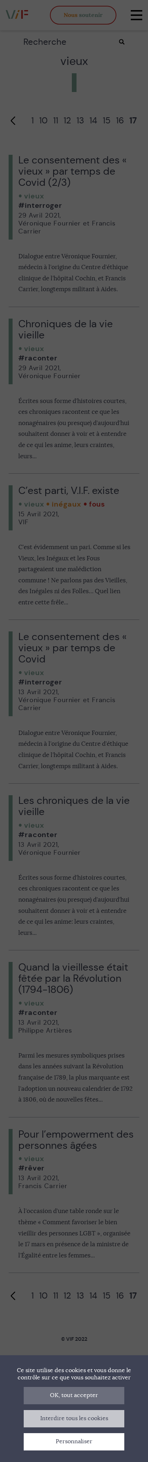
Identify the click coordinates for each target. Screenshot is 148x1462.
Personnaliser (74, 1441)
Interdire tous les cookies (74, 1418)
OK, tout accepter (74, 1395)
